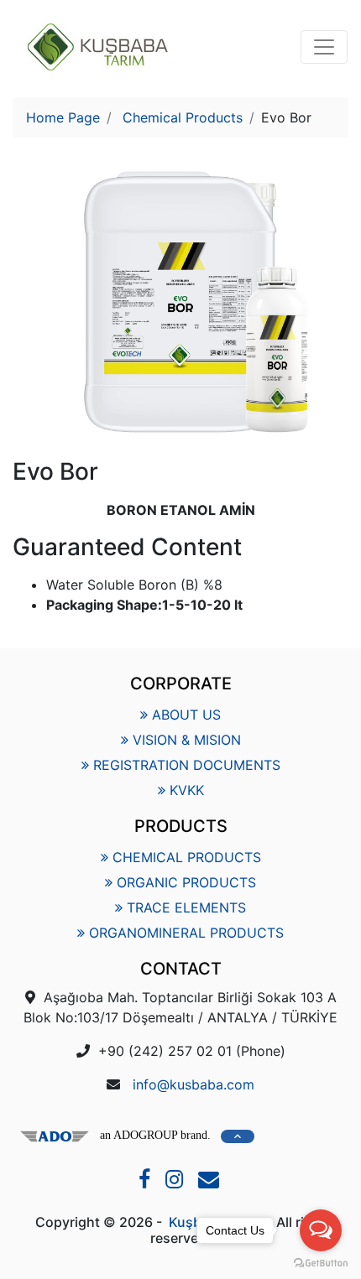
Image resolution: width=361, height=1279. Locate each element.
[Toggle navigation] (324, 47)
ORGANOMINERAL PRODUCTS (186, 932)
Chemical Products (183, 117)
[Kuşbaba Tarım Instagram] (176, 1181)
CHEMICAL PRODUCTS (186, 857)
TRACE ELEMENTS (186, 907)
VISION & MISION (187, 739)
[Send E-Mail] (210, 1181)
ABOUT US (186, 714)
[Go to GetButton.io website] (321, 1262)
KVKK (187, 790)
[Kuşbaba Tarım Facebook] (146, 1181)
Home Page (63, 117)
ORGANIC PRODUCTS (186, 882)
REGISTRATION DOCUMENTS (186, 764)
